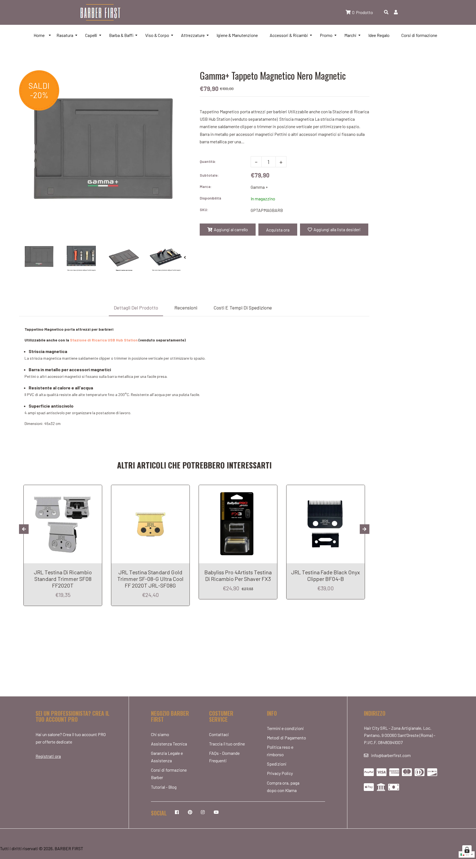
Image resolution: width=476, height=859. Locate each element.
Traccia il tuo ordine (227, 743)
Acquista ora (278, 229)
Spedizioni (276, 763)
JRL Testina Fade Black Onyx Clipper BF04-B (325, 575)
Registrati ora (48, 756)
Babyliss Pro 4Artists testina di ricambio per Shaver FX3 (238, 575)
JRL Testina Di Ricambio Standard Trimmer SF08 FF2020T (63, 579)
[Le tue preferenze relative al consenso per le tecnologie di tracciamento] (467, 850)
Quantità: (208, 161)
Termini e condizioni (285, 728)
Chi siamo (160, 734)
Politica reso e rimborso (280, 750)
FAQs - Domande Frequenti (224, 756)
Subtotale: (209, 175)
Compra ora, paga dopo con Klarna (283, 786)
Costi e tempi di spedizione (242, 308)
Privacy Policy (280, 773)
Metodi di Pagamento (286, 737)
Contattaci (219, 734)
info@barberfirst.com (391, 755)
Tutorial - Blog (164, 787)
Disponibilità (210, 198)
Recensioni (185, 308)
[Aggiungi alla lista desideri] (96, 490)
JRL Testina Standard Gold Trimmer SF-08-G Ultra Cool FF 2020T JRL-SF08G (150, 579)
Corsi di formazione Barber (169, 773)
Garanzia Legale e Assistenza (167, 756)
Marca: (206, 186)
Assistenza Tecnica (169, 743)
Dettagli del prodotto (136, 308)
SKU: (204, 209)
